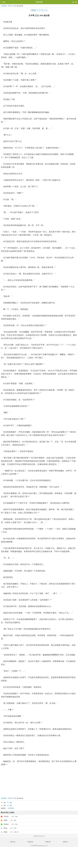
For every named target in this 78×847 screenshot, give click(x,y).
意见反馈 (30, 841)
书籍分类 (48, 841)
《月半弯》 (11, 808)
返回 (4, 2)
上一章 (9, 805)
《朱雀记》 (9, 824)
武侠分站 (12, 841)
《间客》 (8, 820)
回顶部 (65, 841)
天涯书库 (39, 2)
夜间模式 (33, 10)
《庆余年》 (9, 816)
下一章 (9, 802)
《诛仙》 (8, 828)
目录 (76, 2)
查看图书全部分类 (39, 836)
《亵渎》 (10, 832)
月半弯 (10, 6)
